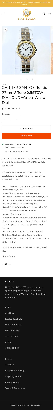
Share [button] (8, 264)
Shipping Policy (13, 376)
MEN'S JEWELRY (13, 325)
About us (9, 365)
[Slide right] (32, 79)
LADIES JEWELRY (13, 319)
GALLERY (9, 313)
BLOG (8, 342)
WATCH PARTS (12, 330)
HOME (8, 307)
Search (8, 359)
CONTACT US (11, 336)
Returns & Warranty (15, 371)
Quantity (6, 114)
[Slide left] (21, 79)
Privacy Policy (12, 382)
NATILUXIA (21, 405)
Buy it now (26, 135)
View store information (16, 151)
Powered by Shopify (34, 405)
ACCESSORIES (12, 348)
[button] (3, 14)
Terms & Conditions (15, 388)
